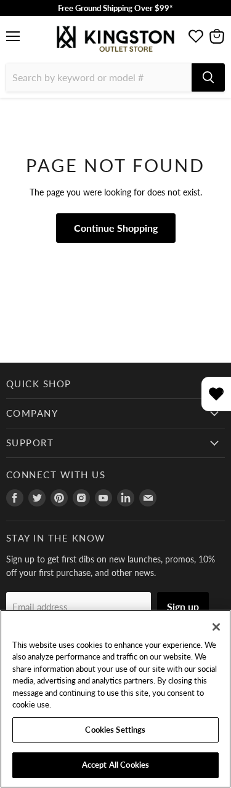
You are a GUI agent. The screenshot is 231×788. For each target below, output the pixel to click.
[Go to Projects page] (196, 36)
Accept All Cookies (115, 765)
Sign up (183, 606)
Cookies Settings (115, 730)
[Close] (216, 626)
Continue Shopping (116, 228)
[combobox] (99, 77)
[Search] (208, 77)
